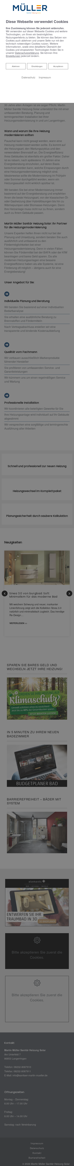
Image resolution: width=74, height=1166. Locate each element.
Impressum (45, 77)
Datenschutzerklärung (27, 53)
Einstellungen (37, 66)
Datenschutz (28, 77)
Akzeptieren (58, 66)
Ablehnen (16, 66)
